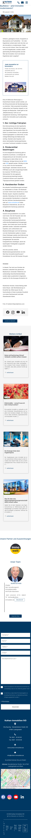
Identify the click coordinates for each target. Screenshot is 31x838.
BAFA (25, 161)
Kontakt (11, 828)
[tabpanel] (15, 590)
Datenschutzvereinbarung (23, 686)
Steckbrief (19, 600)
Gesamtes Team (15, 616)
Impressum (4, 828)
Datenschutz (7, 827)
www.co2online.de (13, 202)
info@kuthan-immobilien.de (15, 755)
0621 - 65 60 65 (11, 595)
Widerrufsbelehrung (19, 828)
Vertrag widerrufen (25, 828)
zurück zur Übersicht (10, 321)
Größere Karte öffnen (15, 787)
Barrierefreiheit (15, 828)
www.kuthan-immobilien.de (15, 747)
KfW (7, 163)
